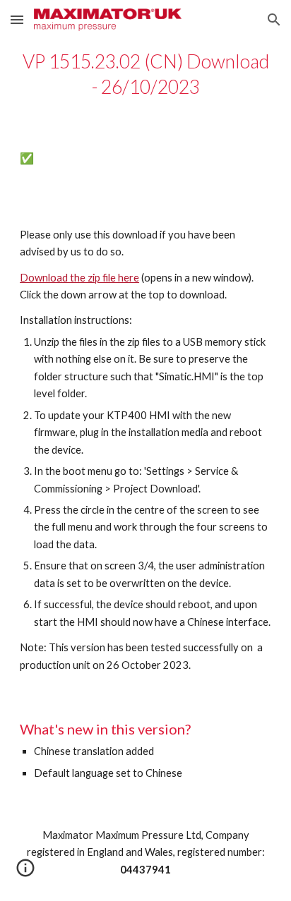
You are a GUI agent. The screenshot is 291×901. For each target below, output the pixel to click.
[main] (145, 74)
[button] (17, 19)
